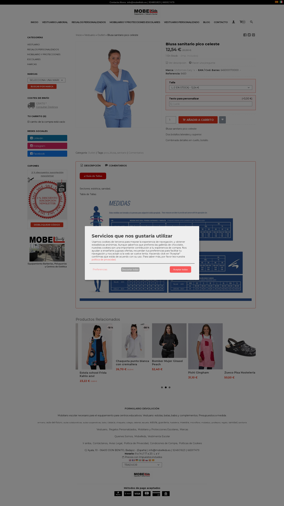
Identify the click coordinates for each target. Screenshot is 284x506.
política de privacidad (104, 259)
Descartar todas (130, 269)
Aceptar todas (180, 269)
